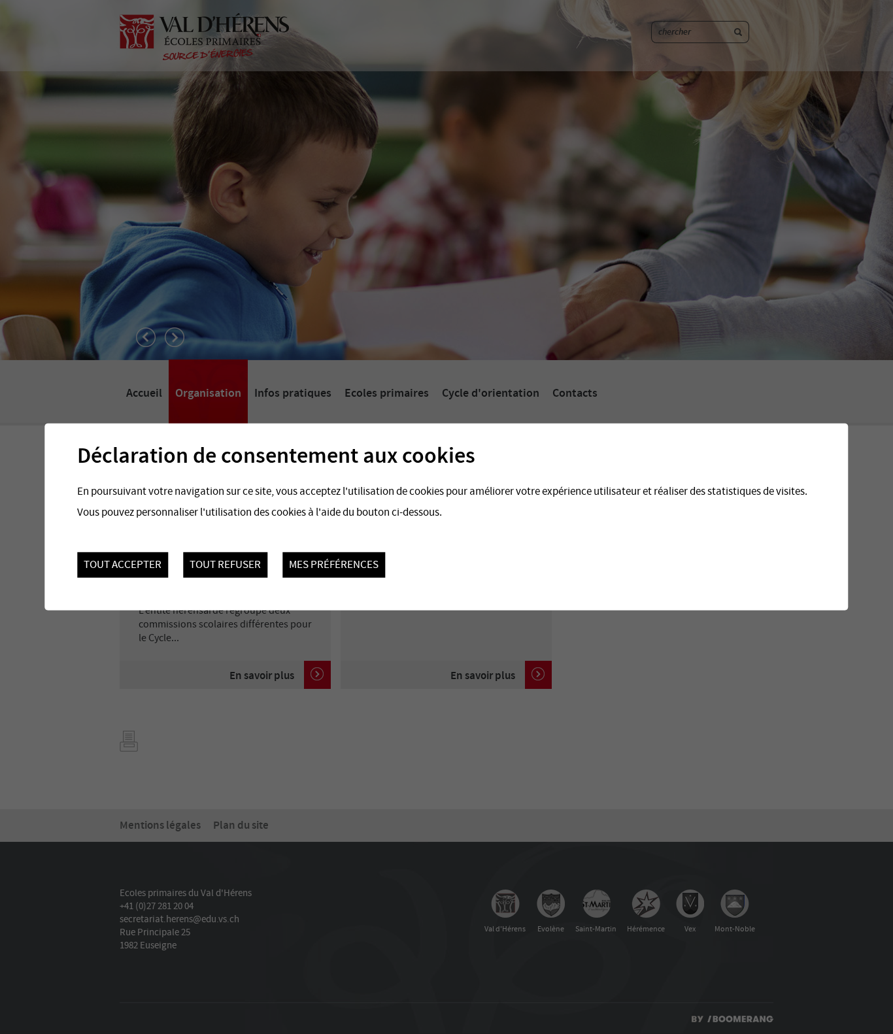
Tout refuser (225, 565)
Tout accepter (122, 565)
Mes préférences (334, 565)
